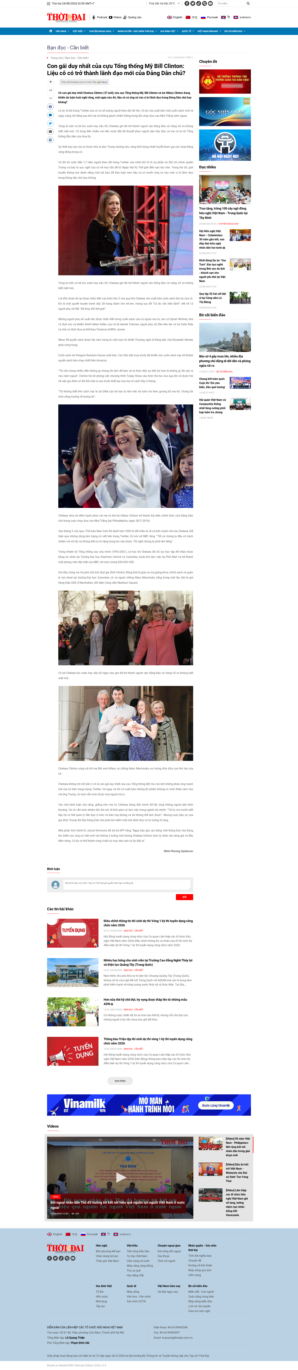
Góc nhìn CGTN (136, 1301)
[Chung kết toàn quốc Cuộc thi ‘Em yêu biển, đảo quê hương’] (240, 383)
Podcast (102, 17)
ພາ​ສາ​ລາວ (245, 17)
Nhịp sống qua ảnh (199, 1270)
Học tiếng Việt (135, 1275)
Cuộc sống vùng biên (201, 1296)
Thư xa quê (134, 1270)
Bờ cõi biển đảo (233, 31)
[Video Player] (120, 1178)
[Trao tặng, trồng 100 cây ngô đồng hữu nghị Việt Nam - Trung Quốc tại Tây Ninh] (225, 189)
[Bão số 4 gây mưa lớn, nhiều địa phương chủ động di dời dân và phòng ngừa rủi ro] (225, 337)
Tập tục (100, 1306)
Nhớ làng (101, 1301)
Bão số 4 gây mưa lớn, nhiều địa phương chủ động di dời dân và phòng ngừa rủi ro (225, 361)
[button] (120, 1177)
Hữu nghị (61, 31)
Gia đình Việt (167, 31)
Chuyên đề (208, 61)
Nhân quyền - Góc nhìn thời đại (136, 31)
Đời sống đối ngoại (169, 1251)
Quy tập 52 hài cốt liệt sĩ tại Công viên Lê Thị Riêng (212, 298)
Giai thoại (163, 1256)
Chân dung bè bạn (107, 1256)
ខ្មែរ (228, 17)
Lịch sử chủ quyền (199, 1306)
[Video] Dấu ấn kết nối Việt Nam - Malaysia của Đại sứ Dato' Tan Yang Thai (237, 1173)
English (177, 17)
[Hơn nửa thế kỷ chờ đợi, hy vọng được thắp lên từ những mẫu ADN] (72, 1011)
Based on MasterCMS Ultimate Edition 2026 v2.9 (76, 1365)
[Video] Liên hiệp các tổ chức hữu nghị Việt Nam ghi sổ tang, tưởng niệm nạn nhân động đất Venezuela (237, 1203)
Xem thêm (120, 1081)
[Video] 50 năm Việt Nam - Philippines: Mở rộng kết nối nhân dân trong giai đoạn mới (238, 1147)
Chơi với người (166, 1261)
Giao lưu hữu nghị (199, 1311)
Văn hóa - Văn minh (139, 1296)
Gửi (184, 897)
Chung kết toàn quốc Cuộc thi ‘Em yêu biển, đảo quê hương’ (212, 383)
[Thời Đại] (66, 17)
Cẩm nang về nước (138, 1261)
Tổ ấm (100, 1291)
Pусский (212, 17)
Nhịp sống (133, 1291)
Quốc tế (186, 31)
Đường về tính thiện (200, 1265)
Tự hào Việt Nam (137, 1256)
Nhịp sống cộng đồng (140, 1265)
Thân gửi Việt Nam (107, 1261)
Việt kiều (78, 31)
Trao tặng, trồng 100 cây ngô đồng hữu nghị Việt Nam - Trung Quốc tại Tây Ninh (223, 213)
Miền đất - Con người (201, 1291)
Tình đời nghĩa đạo (200, 1255)
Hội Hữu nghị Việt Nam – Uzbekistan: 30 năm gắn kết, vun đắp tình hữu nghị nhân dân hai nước (211, 239)
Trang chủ (57, 58)
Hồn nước (102, 1296)
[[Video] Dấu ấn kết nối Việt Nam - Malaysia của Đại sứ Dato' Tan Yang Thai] (210, 1169)
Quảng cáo (134, 17)
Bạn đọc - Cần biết (68, 48)
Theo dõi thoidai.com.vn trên (76, 82)
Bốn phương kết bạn (108, 1251)
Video (55, 1197)
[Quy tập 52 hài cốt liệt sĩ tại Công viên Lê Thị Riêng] (240, 298)
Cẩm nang (194, 1275)
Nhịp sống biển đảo (200, 1301)
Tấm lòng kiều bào (138, 1251)
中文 (194, 17)
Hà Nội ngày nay (168, 1291)
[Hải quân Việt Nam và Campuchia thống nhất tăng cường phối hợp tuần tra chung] (240, 404)
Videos (117, 17)
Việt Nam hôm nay (207, 31)
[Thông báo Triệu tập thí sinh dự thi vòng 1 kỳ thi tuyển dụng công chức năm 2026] (72, 1051)
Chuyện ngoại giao (100, 31)
